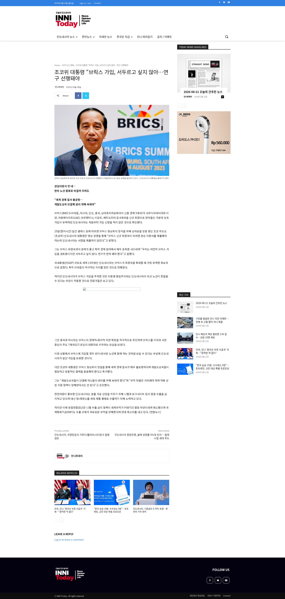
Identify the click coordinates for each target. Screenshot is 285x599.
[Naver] (224, 2)
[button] (227, 37)
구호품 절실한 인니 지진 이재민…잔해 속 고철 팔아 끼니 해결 (212, 320)
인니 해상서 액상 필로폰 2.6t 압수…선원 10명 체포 (211, 335)
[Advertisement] (40, 85)
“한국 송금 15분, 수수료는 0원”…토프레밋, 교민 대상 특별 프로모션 (111, 510)
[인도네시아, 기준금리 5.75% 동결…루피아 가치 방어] (151, 492)
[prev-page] (56, 520)
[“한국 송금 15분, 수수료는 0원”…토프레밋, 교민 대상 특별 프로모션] (112, 492)
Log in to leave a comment (68, 539)
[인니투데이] (62, 455)
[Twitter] (85, 95)
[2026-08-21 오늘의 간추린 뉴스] (204, 73)
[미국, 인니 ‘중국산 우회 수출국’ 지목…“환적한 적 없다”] (72, 492)
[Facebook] (220, 2)
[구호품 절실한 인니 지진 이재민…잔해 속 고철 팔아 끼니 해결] (185, 322)
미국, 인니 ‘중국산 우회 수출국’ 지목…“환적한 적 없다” (69, 510)
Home (57, 65)
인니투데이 (59, 87)
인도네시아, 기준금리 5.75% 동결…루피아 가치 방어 (150, 510)
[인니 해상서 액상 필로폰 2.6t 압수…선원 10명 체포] (185, 338)
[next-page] (62, 520)
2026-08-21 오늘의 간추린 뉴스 (203, 92)
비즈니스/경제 (68, 65)
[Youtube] (229, 2)
